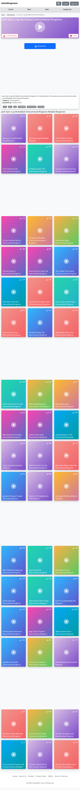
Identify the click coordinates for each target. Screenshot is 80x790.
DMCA (50, 776)
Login (65, 3)
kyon (10, 107)
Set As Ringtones (47, 783)
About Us (22, 776)
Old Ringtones (11, 15)
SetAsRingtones (9, 3)
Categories (67, 9)
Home (10, 9)
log (15, 107)
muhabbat (22, 107)
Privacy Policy (41, 776)
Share (74, 36)
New (47, 9)
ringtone (41, 107)
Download (41, 46)
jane (4, 107)
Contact (31, 776)
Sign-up (74, 3)
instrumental (32, 107)
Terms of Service (61, 776)
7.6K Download (11, 36)
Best (29, 9)
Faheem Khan (17, 103)
